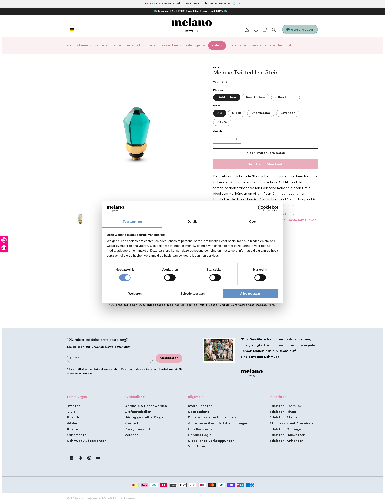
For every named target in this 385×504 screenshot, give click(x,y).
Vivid (71, 412)
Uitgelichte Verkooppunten (211, 441)
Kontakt (131, 423)
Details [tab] (193, 221)
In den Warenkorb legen (265, 153)
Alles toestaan (250, 293)
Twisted (74, 406)
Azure (222, 122)
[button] (73, 29)
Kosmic (73, 429)
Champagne (260, 113)
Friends (73, 417)
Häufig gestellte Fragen (145, 417)
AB (219, 113)
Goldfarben (226, 97)
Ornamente (76, 435)
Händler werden (201, 429)
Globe (72, 423)
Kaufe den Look (278, 45)
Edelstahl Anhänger (286, 441)
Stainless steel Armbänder (292, 423)
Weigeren (135, 293)
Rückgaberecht (137, 429)
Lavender (287, 113)
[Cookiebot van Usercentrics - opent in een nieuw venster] (260, 208)
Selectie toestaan (193, 293)
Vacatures (197, 446)
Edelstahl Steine (284, 417)
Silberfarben (285, 97)
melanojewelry (90, 499)
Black (236, 113)
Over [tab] (252, 221)
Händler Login (199, 435)
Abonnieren (169, 358)
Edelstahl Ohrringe (285, 429)
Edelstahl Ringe (283, 412)
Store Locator (200, 406)
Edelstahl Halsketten (287, 435)
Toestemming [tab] (132, 221)
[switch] (170, 277)
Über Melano (198, 412)
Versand (132, 435)
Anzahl (218, 131)
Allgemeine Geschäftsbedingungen (218, 423)
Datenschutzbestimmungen (212, 417)
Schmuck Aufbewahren (86, 441)
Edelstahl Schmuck (286, 406)
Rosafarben (255, 97)
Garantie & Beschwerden (146, 406)
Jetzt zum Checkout (265, 164)
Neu (70, 45)
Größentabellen (138, 412)
